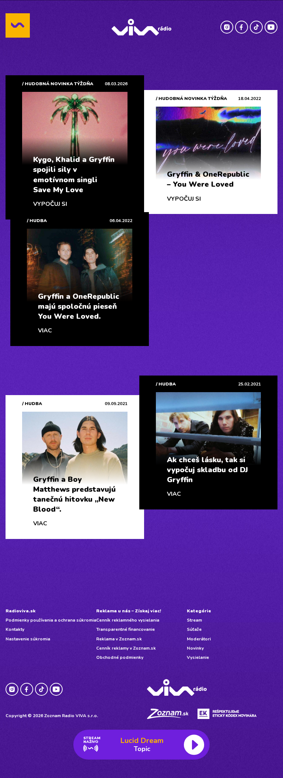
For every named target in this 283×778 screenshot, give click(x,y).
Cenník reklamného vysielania (127, 620)
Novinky (195, 648)
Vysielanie (198, 657)
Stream (194, 620)
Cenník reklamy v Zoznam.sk (126, 648)
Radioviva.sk (20, 611)
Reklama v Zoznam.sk (119, 639)
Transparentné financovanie (125, 629)
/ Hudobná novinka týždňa (57, 84)
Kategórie (199, 611)
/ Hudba (37, 221)
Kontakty (15, 629)
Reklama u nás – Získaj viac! (128, 611)
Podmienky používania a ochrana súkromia (51, 620)
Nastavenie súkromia (28, 639)
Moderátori (199, 639)
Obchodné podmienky (119, 657)
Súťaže (194, 629)
